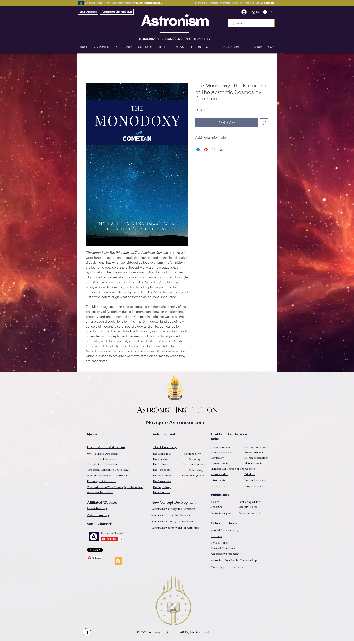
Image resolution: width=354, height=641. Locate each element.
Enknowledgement (255, 447)
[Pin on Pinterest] (205, 149)
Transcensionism (221, 452)
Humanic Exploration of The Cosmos (233, 468)
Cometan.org (267, 2)
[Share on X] (221, 149)
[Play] (87, 632)
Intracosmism (219, 480)
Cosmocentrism (220, 447)
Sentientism (218, 486)
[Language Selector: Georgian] (267, 12)
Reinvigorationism (255, 452)
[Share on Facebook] (198, 149)
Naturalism (217, 457)
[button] (254, 46)
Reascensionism (220, 463)
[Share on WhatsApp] (213, 149)
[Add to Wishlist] (264, 122)
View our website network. (148, 2)
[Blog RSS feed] (118, 561)
